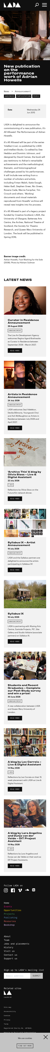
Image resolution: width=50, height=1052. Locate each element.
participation (23, 96)
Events (8, 906)
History (8, 947)
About (7, 936)
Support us (10, 958)
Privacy (7, 1020)
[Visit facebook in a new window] (13, 890)
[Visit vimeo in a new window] (20, 890)
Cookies (7, 1015)
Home (6, 902)
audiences (9, 96)
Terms (6, 1024)
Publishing (10, 917)
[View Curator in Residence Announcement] (25, 300)
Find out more (25, 1046)
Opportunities (12, 910)
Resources (10, 921)
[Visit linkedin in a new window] (34, 890)
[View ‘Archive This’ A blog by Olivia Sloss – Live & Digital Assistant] (25, 452)
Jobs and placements (16, 943)
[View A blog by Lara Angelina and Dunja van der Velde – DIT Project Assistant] (25, 813)
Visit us (9, 951)
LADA (11, 485)
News (6, 91)
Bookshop (9, 924)
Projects (9, 913)
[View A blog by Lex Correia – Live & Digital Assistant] (25, 742)
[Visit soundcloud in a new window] (27, 890)
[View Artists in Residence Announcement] (25, 375)
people (36, 96)
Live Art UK (8, 997)
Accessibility (10, 1011)
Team (6, 940)
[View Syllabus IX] (25, 594)
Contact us (10, 954)
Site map (7, 1007)
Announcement (23, 91)
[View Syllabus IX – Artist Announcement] (25, 523)
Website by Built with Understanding (20, 1032)
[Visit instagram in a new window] (6, 890)
